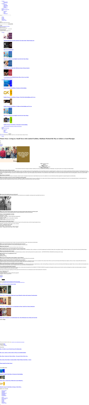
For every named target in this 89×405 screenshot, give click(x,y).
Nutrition (3, 3)
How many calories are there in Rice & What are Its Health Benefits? (13, 352)
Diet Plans (5, 4)
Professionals (6, 13)
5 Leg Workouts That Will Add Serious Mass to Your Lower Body (16, 77)
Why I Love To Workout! (8, 49)
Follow (4, 344)
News (4, 12)
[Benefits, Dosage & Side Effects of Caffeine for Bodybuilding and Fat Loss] (8, 104)
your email (10, 28)
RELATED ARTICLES (4, 284)
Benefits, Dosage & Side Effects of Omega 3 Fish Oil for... (11, 386)
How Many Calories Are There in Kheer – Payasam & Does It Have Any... (14, 356)
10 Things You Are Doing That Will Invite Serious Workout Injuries (16, 68)
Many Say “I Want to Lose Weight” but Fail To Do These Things (16, 58)
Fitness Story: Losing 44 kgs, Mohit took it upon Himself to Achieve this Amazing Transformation (18, 295)
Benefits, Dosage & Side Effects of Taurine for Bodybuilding (11, 374)
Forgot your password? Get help (4, 26)
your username (11, 23)
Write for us (3, 19)
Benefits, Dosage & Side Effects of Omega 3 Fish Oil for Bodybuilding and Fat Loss (19, 97)
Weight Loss (5, 2)
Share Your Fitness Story (5, 9)
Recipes (17, 126)
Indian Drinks (6, 5)
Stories (3, 8)
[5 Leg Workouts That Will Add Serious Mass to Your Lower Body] (8, 75)
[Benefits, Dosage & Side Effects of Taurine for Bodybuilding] (8, 86)
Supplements (5, 7)
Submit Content (4, 20)
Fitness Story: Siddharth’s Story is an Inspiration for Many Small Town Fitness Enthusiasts (17, 306)
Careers (3, 18)
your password (11, 24)
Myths (5, 130)
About (3, 16)
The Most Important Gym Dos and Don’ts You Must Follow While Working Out (19, 40)
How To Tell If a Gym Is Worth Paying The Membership (10, 348)
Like (4, 343)
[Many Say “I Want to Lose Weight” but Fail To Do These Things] (8, 113)
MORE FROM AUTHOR (12, 284)
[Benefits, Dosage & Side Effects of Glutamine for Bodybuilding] (8, 122)
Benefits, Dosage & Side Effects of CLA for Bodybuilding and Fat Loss (13, 282)
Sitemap (3, 399)
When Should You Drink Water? (6, 363)
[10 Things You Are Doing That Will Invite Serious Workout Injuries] (8, 66)
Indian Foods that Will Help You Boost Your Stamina (12, 281)
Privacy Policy (4, 398)
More (2, 10)
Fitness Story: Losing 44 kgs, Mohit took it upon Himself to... (11, 380)
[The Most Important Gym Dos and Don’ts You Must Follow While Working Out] (8, 38)
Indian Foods (6, 6)
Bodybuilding (4, 393)
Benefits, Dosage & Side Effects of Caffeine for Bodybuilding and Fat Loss (18, 106)
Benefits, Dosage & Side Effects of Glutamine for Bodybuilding (15, 124)
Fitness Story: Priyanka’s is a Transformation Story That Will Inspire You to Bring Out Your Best (18, 317)
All (4, 126)
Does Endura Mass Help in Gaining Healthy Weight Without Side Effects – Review (15, 359)
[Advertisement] (28, 186)
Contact (3, 17)
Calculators (5, 129)
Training (3, 1)
